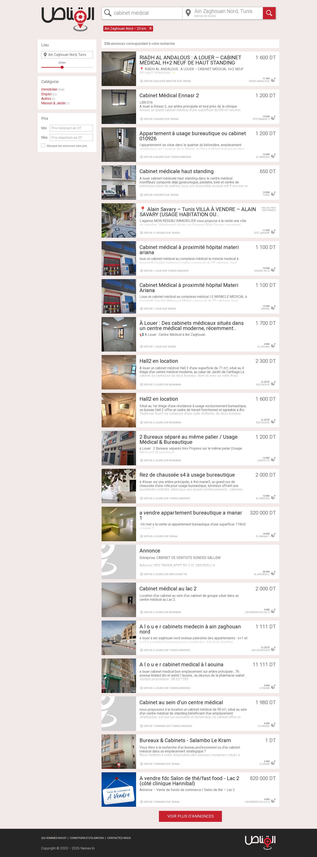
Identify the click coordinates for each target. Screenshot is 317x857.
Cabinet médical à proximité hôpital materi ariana (189, 249)
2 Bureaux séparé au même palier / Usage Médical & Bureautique (189, 439)
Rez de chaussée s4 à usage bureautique (187, 475)
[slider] (62, 67)
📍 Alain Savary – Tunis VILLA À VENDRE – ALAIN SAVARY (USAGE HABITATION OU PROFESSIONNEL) (198, 214)
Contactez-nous (119, 838)
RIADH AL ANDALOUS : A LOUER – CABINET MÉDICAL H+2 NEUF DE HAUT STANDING (190, 60)
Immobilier (49, 89)
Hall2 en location (159, 361)
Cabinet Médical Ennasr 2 (169, 95)
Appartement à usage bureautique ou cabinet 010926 (193, 136)
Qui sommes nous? (53, 838)
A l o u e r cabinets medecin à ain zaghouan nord (190, 629)
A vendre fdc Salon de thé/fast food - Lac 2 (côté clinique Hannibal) (189, 781)
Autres (46, 99)
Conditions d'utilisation (87, 838)
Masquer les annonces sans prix (67, 145)
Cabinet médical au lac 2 (168, 589)
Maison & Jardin (53, 103)
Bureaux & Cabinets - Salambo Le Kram (185, 740)
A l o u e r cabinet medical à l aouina (181, 665)
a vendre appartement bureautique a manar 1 (191, 515)
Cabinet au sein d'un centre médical (181, 702)
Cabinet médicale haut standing (177, 171)
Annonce (150, 551)
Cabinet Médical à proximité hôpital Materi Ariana (189, 287)
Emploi (46, 94)
